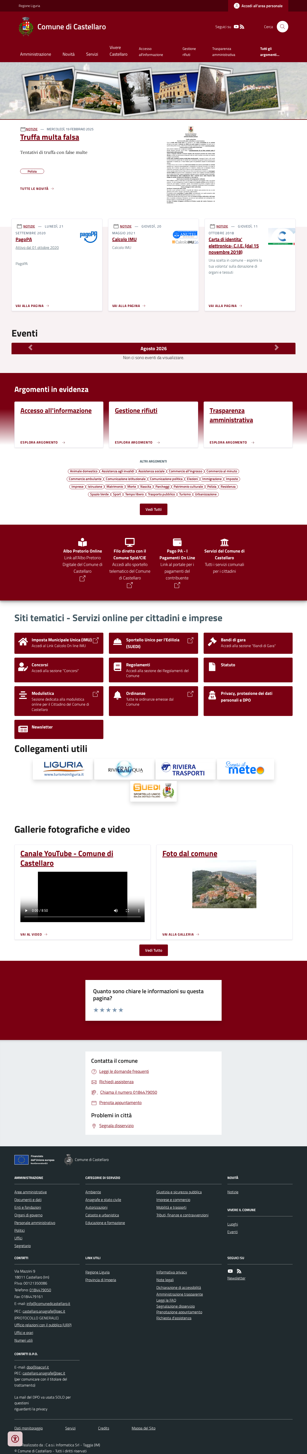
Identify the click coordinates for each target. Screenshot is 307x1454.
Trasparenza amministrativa (223, 51)
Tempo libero (134, 494)
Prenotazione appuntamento (179, 1312)
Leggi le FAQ (166, 1300)
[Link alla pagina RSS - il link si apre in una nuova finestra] (242, 27)
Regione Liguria (29, 5)
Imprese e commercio (173, 1199)
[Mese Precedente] (30, 347)
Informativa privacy (171, 1272)
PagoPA (24, 239)
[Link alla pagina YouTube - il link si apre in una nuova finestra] (236, 27)
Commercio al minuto (222, 471)
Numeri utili (23, 1340)
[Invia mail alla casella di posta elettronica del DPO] (38, 1367)
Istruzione (95, 486)
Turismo (185, 494)
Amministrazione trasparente (179, 1294)
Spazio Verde (99, 494)
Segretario (22, 1246)
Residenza (228, 486)
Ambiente (93, 1192)
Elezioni (192, 479)
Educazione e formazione (105, 1223)
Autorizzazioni (96, 1207)
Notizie (232, 1192)
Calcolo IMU (124, 239)
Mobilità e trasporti (171, 1207)
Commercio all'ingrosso (185, 471)
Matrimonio (114, 486)
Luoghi (232, 1224)
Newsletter (236, 1278)
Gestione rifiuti (189, 51)
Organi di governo (28, 1215)
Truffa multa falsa (49, 136)
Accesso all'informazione (151, 51)
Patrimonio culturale (188, 486)
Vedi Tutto (153, 950)
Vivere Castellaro (119, 50)
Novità (69, 54)
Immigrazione (212, 479)
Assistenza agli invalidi (118, 471)
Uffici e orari (23, 1332)
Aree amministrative (30, 1192)
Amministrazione (35, 54)
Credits (103, 1428)
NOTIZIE (32, 129)
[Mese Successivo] (276, 347)
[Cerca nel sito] (280, 26)
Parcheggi (162, 486)
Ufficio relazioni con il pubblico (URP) (42, 1325)
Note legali (165, 1280)
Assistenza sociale (151, 471)
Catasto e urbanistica (102, 1215)
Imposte (232, 479)
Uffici (18, 1238)
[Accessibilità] (15, 1439)
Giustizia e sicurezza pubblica (179, 1192)
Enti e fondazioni (27, 1207)
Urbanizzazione (206, 494)
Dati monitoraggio (28, 1428)
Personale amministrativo (34, 1223)
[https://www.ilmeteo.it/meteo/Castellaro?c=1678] (245, 769)
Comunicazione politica (166, 479)
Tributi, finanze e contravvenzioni (182, 1215)
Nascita (145, 486)
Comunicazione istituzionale (126, 479)
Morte (131, 486)
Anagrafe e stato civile (103, 1199)
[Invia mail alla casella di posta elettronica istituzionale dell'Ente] (48, 1303)
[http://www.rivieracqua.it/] (124, 769)
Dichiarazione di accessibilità (178, 1287)
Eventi (232, 1232)
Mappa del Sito (143, 1428)
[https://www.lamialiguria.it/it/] (63, 769)
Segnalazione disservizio (175, 1306)
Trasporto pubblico (161, 494)
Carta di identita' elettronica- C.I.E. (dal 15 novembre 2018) (234, 245)
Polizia (211, 486)
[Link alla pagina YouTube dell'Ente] (230, 1271)
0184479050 (40, 1290)
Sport (117, 494)
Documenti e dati (27, 1199)
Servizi (92, 54)
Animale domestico (83, 471)
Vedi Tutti (154, 509)
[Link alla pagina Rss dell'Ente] (239, 1271)
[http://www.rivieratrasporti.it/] (186, 769)
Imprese (77, 486)
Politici (19, 1230)
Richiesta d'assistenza (173, 1318)
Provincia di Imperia (100, 1280)
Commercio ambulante (85, 479)
